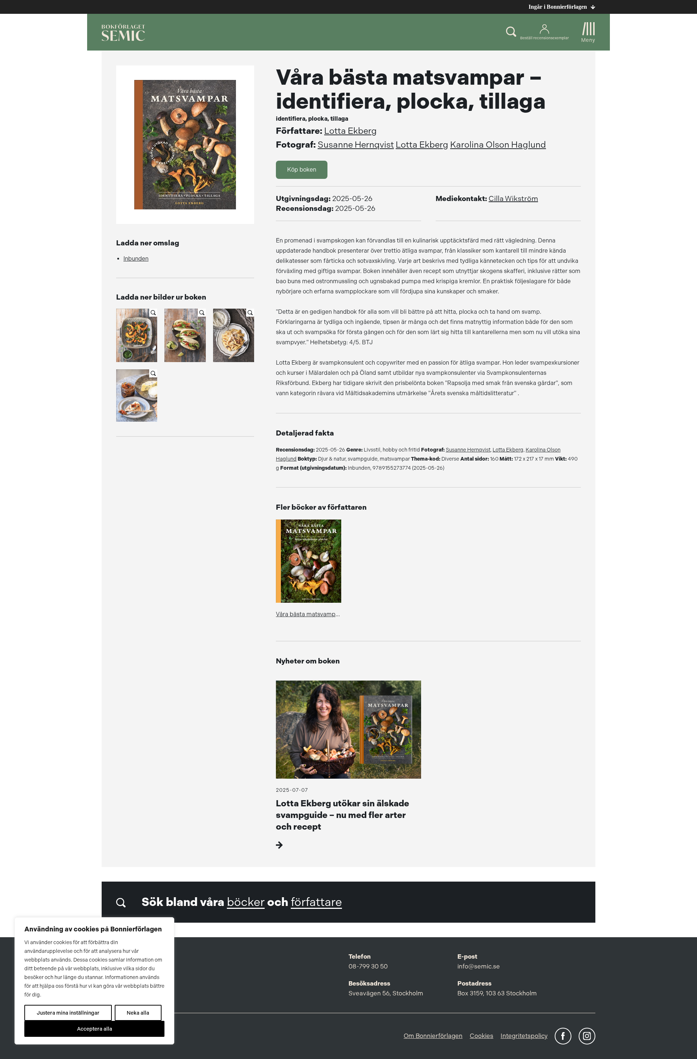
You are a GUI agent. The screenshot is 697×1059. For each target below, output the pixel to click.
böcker (246, 902)
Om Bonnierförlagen (433, 1035)
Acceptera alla (94, 1029)
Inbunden (135, 258)
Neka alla (138, 1013)
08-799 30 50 (368, 966)
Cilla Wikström (513, 198)
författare (316, 902)
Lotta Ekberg (350, 131)
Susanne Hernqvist (356, 145)
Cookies (481, 1035)
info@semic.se (478, 966)
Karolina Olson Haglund (498, 145)
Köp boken (301, 169)
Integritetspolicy (524, 1035)
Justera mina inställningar (68, 1013)
